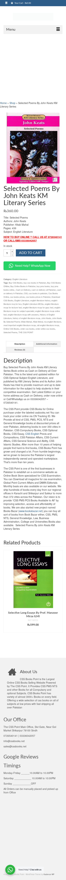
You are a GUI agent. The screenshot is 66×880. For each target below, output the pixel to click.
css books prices (17, 296)
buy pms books (43, 286)
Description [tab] (19, 344)
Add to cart (30, 253)
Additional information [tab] (46, 344)
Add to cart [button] (33, 630)
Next (59, 601)
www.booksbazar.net (30, 511)
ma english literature (52, 321)
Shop (12, 103)
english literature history (40, 300)
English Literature (19, 279)
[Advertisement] (33, 67)
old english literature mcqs (48, 325)
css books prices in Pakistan (38, 296)
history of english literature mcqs (26, 318)
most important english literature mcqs (20, 325)
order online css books (45, 328)
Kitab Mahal (38, 321)
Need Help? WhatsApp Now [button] (32, 266)
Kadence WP (49, 874)
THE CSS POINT (25, 332)
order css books (27, 328)
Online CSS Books (11, 328)
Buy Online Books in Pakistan (23, 286)
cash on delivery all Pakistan (44, 289)
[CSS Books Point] (33, 16)
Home (3, 103)
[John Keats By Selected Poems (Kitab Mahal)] (33, 147)
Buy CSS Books (16, 282)
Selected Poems (10, 332)
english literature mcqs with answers (23, 314)
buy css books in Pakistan (35, 282)
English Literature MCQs (33, 303)
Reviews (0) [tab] (19, 349)
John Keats (46, 318)
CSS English (32, 433)
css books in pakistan (38, 293)
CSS (26, 293)
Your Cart (22, 3)
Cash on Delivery (23, 289)
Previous (7, 601)
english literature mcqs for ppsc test (38, 307)
